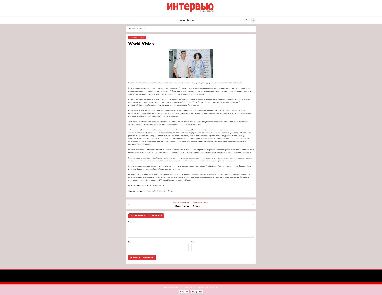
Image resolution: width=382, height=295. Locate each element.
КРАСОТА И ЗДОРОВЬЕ (137, 37)
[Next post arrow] (253, 204)
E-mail (193, 242)
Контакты (190, 20)
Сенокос (197, 206)
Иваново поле (182, 206)
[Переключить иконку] (127, 20)
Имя (129, 242)
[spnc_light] (253, 20)
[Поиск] (246, 20)
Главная (181, 20)
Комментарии (133, 222)
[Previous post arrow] (129, 204)
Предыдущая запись (181, 202)
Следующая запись (200, 202)
